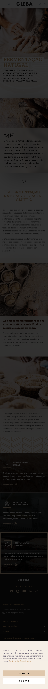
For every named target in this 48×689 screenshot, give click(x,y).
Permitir (24, 673)
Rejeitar (24, 681)
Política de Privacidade (20, 661)
